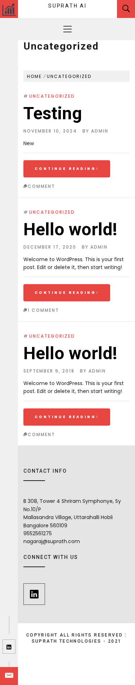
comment (41, 186)
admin (99, 131)
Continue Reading (65, 168)
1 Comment (43, 310)
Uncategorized (52, 96)
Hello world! (70, 229)
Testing (52, 113)
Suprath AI (67, 6)
